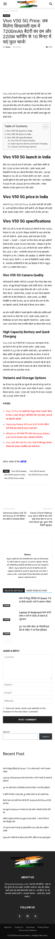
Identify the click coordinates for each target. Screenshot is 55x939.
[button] (5, 4)
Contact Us (18, 927)
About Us (8, 927)
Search (6, 731)
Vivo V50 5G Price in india (14, 478)
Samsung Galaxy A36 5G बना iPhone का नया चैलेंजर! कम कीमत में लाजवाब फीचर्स (15, 516)
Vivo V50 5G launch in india (14, 475)
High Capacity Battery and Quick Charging (29, 144)
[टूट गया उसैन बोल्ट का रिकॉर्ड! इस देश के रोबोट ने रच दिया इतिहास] (10, 630)
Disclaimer (30, 927)
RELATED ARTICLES (14, 590)
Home (5, 11)
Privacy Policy (43, 927)
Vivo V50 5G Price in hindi (38, 475)
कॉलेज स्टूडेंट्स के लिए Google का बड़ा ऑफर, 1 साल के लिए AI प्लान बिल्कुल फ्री (26, 820)
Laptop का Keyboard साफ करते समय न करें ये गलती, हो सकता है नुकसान (35, 616)
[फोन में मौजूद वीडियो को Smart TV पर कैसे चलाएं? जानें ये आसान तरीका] (10, 602)
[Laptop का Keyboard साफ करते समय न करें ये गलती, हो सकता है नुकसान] (10, 616)
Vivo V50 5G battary (19, 471)
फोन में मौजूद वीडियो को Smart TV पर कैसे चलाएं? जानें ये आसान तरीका (26, 770)
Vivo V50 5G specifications (19, 137)
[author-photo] (28, 550)
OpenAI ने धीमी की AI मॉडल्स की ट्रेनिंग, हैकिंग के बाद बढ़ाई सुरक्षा (26, 837)
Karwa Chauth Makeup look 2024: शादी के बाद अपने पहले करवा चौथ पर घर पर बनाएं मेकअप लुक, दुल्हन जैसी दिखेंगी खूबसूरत (40, 519)
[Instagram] (28, 916)
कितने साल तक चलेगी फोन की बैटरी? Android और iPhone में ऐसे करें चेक (27, 802)
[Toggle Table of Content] (44, 126)
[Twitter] (13, 54)
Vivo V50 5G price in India (19, 134)
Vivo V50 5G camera (37, 471)
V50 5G (13, 388)
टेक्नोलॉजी (14, 11)
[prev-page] (5, 641)
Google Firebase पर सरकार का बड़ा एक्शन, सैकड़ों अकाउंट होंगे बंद (27, 811)
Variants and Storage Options (24, 147)
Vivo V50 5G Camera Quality (23, 140)
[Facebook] (6, 54)
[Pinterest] (19, 54)
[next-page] (9, 641)
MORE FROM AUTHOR (37, 590)
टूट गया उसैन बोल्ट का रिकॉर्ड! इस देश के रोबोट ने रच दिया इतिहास (26, 787)
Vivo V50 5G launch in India (19, 131)
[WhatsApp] (26, 54)
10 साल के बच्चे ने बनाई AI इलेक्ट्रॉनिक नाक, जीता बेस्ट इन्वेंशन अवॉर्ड (26, 829)
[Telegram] (33, 54)
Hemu (8, 47)
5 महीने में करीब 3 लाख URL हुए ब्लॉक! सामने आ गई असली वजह (26, 794)
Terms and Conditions (28, 930)
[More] (40, 54)
